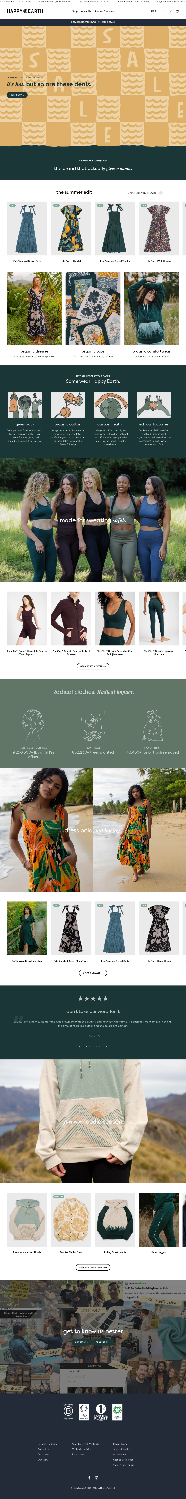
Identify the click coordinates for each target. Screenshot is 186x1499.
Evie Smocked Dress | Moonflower (71, 961)
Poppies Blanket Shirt (71, 1252)
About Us (86, 11)
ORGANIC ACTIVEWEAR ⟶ (93, 666)
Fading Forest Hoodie (115, 1252)
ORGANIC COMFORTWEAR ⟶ (93, 1267)
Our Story (43, 1459)
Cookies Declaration (123, 1459)
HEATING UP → (17, 95)
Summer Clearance (104, 11)
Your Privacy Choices (123, 1464)
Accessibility (119, 1454)
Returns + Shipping (48, 1443)
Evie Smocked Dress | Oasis (27, 261)
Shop (75, 11)
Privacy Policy (120, 1443)
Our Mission (44, 1454)
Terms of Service (121, 1449)
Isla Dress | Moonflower (159, 961)
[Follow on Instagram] (97, 1478)
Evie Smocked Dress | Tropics (115, 261)
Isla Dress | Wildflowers (159, 261)
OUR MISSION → (103, 1342)
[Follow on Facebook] (89, 1478)
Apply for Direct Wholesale (85, 1443)
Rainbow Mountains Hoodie (27, 1252)
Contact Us (43, 1449)
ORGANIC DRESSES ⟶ (93, 973)
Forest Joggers (158, 1252)
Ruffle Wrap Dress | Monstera (27, 961)
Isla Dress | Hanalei (71, 261)
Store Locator (78, 1454)
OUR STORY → (81, 1342)
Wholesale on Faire (81, 1449)
